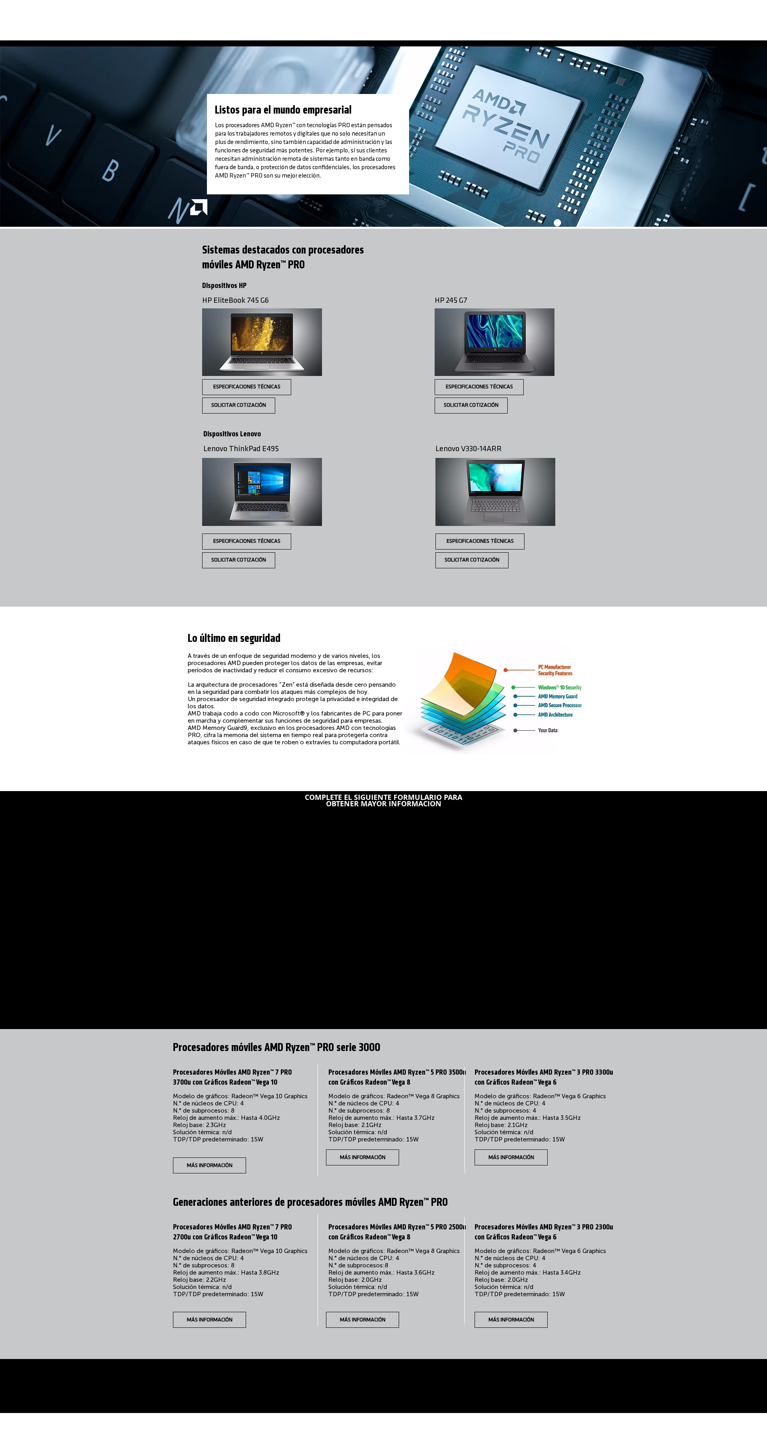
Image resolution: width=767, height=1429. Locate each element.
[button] (362, 1157)
